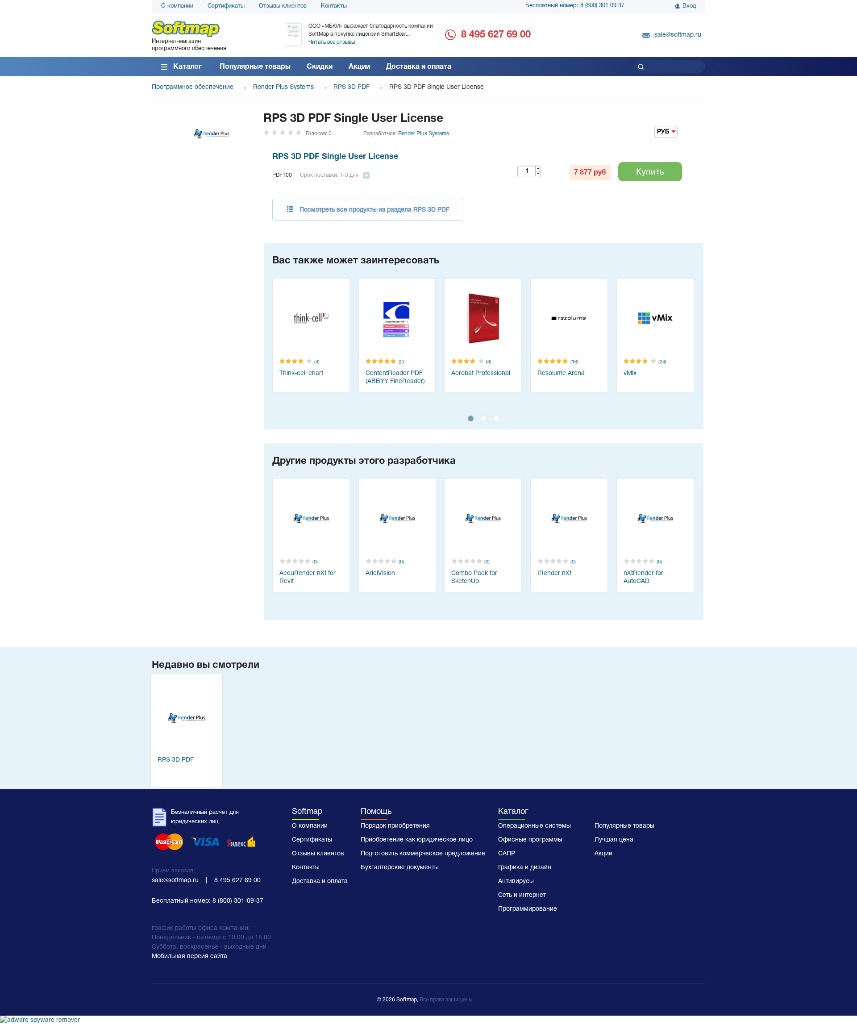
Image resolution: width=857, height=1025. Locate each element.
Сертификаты (226, 6)
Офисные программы (530, 840)
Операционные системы (534, 826)
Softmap (307, 812)
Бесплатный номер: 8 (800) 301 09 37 (574, 5)
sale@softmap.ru (677, 35)
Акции (359, 67)
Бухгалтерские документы (400, 868)
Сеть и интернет (522, 895)
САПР (506, 854)
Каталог (187, 67)
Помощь (376, 812)
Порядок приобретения (395, 826)
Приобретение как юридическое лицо (417, 840)
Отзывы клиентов (283, 6)
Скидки (320, 67)
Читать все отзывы (331, 42)
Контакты (334, 6)
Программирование (527, 909)
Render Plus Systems (423, 133)
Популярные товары (255, 67)
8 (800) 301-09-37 (237, 901)
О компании (177, 6)
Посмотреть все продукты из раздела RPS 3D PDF (374, 210)
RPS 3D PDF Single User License (335, 157)
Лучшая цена (614, 840)
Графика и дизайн (524, 868)
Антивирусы (516, 881)
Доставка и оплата (418, 67)
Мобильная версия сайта (189, 956)
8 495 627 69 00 (496, 34)
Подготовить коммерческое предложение (423, 854)
